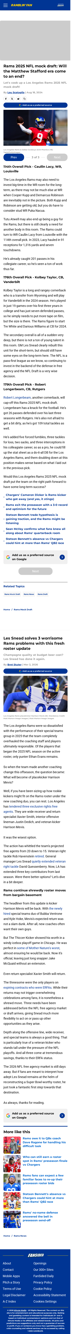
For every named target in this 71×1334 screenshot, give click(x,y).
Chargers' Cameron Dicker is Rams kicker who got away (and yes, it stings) (36, 497)
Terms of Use (12, 1289)
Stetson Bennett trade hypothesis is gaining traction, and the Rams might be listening (35, 519)
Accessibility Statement (49, 1295)
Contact (8, 1269)
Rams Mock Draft (12, 594)
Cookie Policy (42, 1289)
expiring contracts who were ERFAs (27, 987)
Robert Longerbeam (17, 397)
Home (6, 609)
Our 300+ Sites (43, 1269)
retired (39, 856)
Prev (14, 157)
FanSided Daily (43, 1276)
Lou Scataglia (15, 92)
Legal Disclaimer (14, 1295)
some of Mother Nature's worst (38, 948)
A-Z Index (9, 1301)
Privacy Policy (42, 1282)
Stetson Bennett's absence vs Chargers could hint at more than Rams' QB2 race (35, 541)
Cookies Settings (45, 1301)
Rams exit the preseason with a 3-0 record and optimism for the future (37, 507)
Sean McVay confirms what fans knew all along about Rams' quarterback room (35, 531)
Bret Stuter (14, 664)
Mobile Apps (11, 1276)
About (7, 1263)
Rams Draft (43, 594)
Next (57, 157)
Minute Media (20, 1310)
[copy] (24, 98)
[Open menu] (5, 5)
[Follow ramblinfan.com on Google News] (62, 557)
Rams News (29, 594)
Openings (39, 1263)
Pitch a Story (11, 1282)
